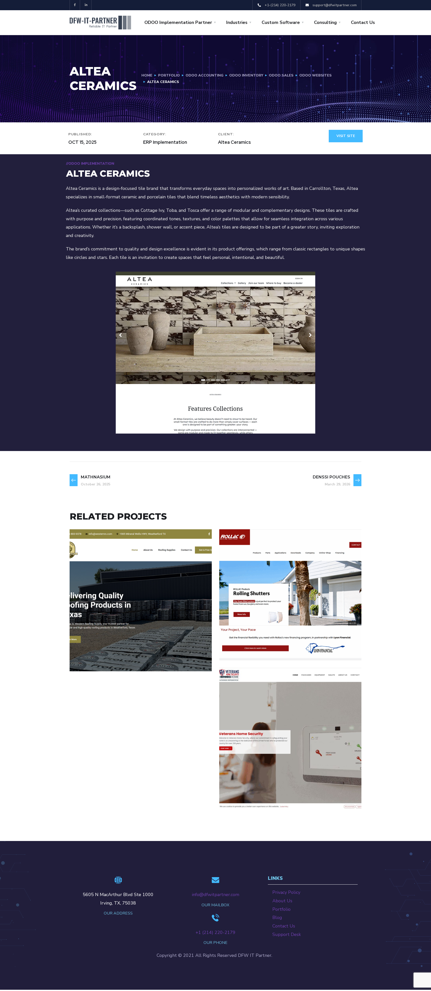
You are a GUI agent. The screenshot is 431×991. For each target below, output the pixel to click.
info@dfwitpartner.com (215, 895)
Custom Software (281, 22)
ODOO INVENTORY (246, 75)
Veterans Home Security (273, 790)
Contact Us (363, 22)
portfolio (169, 75)
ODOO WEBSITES (315, 75)
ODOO (86, 660)
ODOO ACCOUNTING (204, 75)
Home (146, 75)
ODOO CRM (282, 643)
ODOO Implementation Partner (178, 22)
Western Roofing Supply (125, 651)
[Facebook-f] (75, 5)
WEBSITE (308, 799)
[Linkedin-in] (86, 5)
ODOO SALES (281, 75)
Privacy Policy (286, 892)
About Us (282, 901)
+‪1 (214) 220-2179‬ (215, 932)
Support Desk (286, 934)
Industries (236, 22)
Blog (277, 917)
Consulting (325, 22)
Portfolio (281, 909)
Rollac (242, 634)
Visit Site (345, 136)
